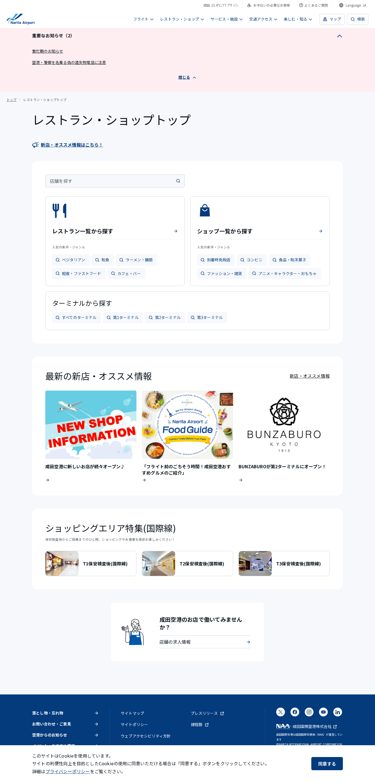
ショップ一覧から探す (225, 231)
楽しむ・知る (295, 19)
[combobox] (352, 5)
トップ (11, 99)
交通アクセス (260, 19)
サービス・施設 (224, 19)
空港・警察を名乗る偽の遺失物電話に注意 (69, 62)
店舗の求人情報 (175, 641)
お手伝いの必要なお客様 (271, 5)
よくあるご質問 (316, 5)
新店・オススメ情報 (310, 375)
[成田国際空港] (21, 19)
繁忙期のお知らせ (47, 51)
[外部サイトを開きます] (280, 714)
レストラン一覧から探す (82, 231)
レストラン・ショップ (179, 19)
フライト (141, 19)
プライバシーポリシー (68, 771)
